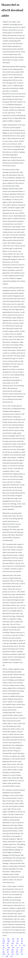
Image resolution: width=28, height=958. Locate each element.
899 (17, 951)
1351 (21, 949)
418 (8, 943)
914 (22, 947)
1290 (4, 954)
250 (18, 941)
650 (11, 956)
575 (3, 938)
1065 (8, 941)
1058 (4, 941)
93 (3, 949)
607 (13, 947)
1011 (4, 947)
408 (3, 951)
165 (13, 941)
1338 (7, 949)
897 (8, 945)
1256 (12, 943)
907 (22, 941)
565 (3, 945)
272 (17, 949)
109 (22, 938)
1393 (8, 938)
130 (17, 947)
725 (22, 954)
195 (8, 954)
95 (16, 945)
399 (3, 943)
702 (21, 951)
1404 (12, 949)
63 (19, 945)
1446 (8, 947)
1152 (17, 943)
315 (8, 951)
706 (18, 938)
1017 (24, 945)
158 (13, 954)
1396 (7, 956)
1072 (17, 954)
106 (12, 945)
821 (22, 943)
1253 (13, 938)
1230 (12, 951)
